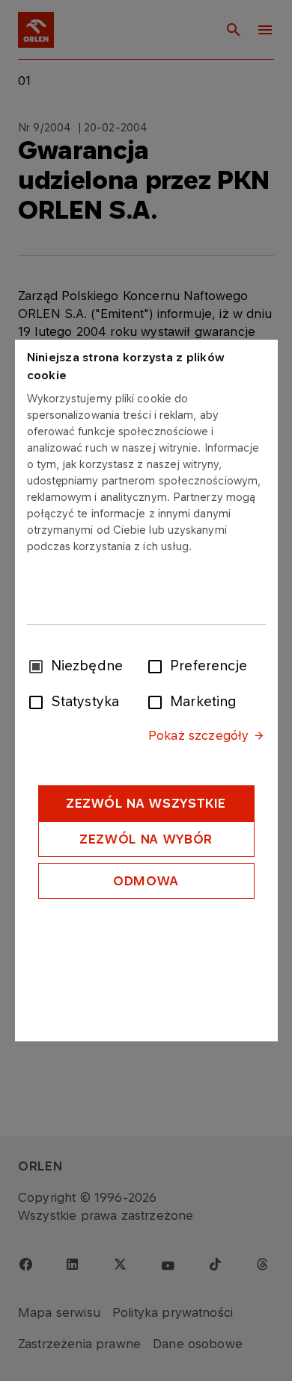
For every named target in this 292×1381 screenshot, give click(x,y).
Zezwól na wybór (146, 839)
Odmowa (146, 880)
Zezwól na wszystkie (146, 803)
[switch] (158, 665)
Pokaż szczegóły (198, 735)
